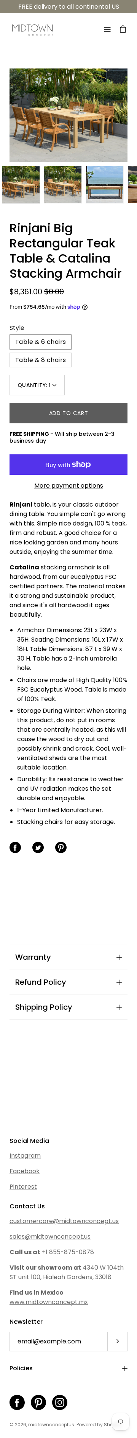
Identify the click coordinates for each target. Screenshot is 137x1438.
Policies (21, 1368)
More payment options (68, 485)
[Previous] (9, 115)
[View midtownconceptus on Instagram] (59, 1402)
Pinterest (23, 1186)
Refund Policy (40, 982)
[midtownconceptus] (32, 29)
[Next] (127, 115)
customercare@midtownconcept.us (64, 1221)
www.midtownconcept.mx (49, 1302)
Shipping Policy (43, 1007)
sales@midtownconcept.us (50, 1236)
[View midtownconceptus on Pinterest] (38, 1402)
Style (17, 327)
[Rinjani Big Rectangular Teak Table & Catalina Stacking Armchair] (21, 185)
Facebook (25, 1171)
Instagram (25, 1155)
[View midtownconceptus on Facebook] (17, 1402)
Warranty (33, 957)
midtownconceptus (51, 1424)
